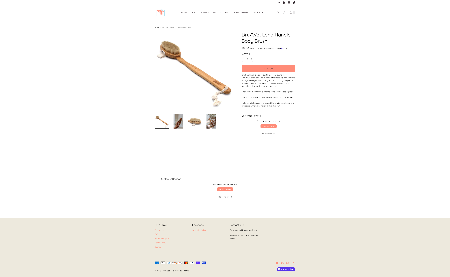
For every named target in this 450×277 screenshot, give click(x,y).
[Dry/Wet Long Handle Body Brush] (195, 72)
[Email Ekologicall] (278, 2)
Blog (227, 12)
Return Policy (160, 242)
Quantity (246, 54)
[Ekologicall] (160, 12)
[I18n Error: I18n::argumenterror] (162, 121)
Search (158, 247)
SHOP (192, 12)
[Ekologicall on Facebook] (283, 2)
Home (184, 12)
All (163, 27)
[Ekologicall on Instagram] (289, 2)
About (216, 12)
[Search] (277, 12)
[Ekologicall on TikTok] (294, 2)
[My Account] (284, 12)
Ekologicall (166, 270)
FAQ (156, 234)
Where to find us (199, 230)
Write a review (268, 126)
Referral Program (162, 238)
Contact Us (257, 12)
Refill (204, 12)
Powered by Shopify (180, 270)
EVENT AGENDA (241, 12)
